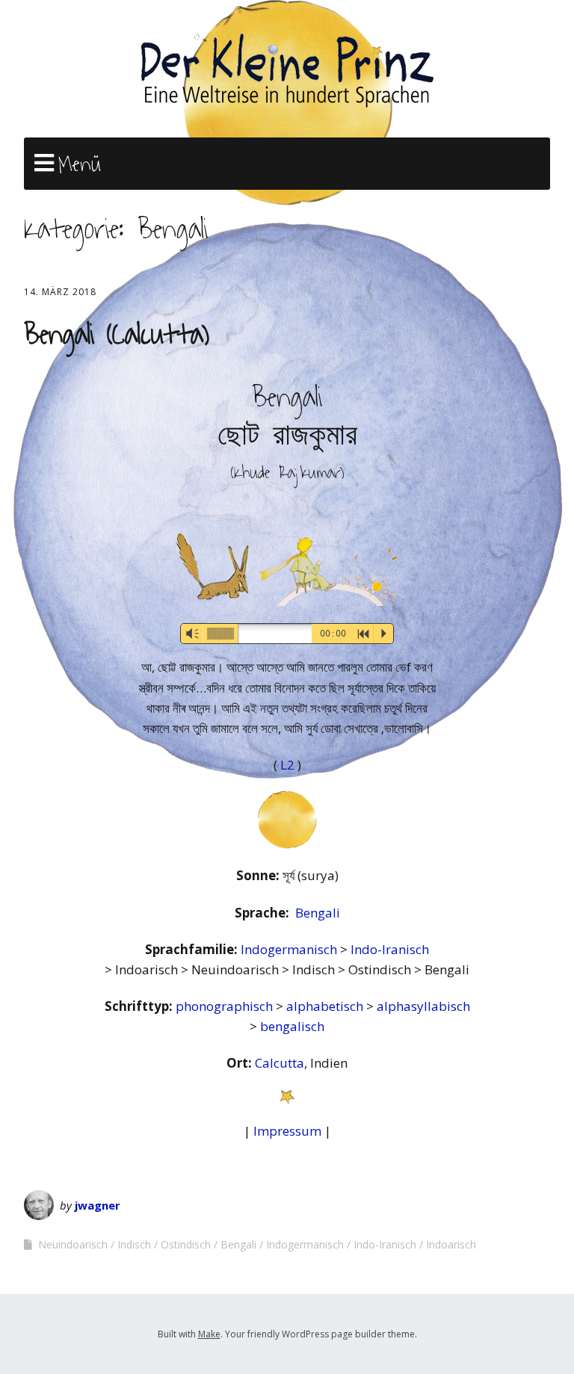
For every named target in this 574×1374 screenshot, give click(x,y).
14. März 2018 (60, 291)
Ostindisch (186, 1244)
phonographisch (226, 1006)
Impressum (287, 1130)
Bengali (317, 912)
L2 (288, 764)
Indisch (134, 1244)
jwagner (97, 1205)
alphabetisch (326, 1006)
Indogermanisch (290, 949)
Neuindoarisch (73, 1244)
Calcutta (279, 1062)
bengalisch (292, 1026)
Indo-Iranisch (390, 949)
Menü (79, 164)
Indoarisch (451, 1244)
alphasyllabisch (423, 1006)
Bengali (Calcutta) (116, 334)
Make (209, 1334)
